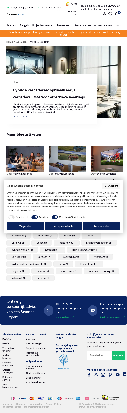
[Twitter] (96, 375)
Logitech (44, 256)
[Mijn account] (104, 14)
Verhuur (120, 25)
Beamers (11, 25)
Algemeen (21, 41)
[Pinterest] (110, 375)
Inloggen (7, 404)
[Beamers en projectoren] (16, 14)
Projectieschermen (42, 25)
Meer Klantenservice (10, 385)
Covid (91, 235)
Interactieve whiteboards (32, 354)
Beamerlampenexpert (36, 406)
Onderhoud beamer (36, 373)
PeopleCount (89, 264)
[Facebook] (89, 375)
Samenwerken (82, 25)
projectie (18, 271)
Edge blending (33, 377)
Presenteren (64, 25)
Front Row (66, 242)
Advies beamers (103, 25)
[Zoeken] (75, 14)
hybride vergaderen (99, 242)
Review (43, 271)
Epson (42, 242)
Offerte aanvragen (7, 371)
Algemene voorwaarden (29, 404)
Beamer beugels (34, 343)
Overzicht (113, 185)
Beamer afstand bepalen (34, 367)
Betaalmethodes (12, 406)
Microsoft (101, 256)
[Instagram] (103, 375)
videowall (19, 278)
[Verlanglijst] (110, 14)
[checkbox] (17, 217)
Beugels (24, 25)
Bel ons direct (63, 316)
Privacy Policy (53, 404)
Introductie (52, 249)
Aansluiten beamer (35, 382)
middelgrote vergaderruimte (29, 264)
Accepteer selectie (63, 226)
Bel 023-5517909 (106, 5)
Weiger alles (25, 226)
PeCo (63, 264)
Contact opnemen (7, 364)
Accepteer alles (101, 226)
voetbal (43, 278)
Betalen (6, 343)
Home (9, 41)
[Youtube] (118, 375)
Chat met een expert (110, 316)
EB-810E (18, 242)
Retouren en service (8, 378)
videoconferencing (101, 271)
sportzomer (69, 271)
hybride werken (22, 249)
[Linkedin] (124, 375)
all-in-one (45, 235)
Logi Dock (19, 256)
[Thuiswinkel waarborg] (110, 397)
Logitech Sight (72, 256)
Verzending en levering (9, 349)
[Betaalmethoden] (13, 398)
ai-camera (19, 235)
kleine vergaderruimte (86, 249)
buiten (69, 235)
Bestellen (7, 338)
